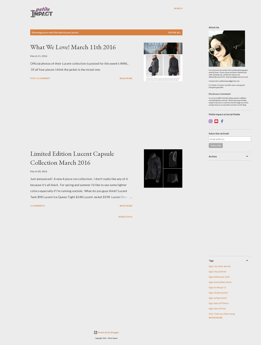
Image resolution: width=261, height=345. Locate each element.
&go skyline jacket (218, 292)
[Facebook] (222, 121)
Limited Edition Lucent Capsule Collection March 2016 (72, 158)
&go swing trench (218, 297)
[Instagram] (210, 121)
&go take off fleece (219, 303)
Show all (174, 32)
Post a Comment (40, 78)
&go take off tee (217, 308)
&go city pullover (217, 271)
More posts (125, 216)
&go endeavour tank (219, 276)
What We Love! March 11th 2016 (73, 47)
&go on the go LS (217, 287)
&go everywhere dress (220, 282)
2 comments (37, 205)
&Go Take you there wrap (222, 313)
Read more (126, 78)
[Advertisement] (81, 115)
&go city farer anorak (220, 266)
